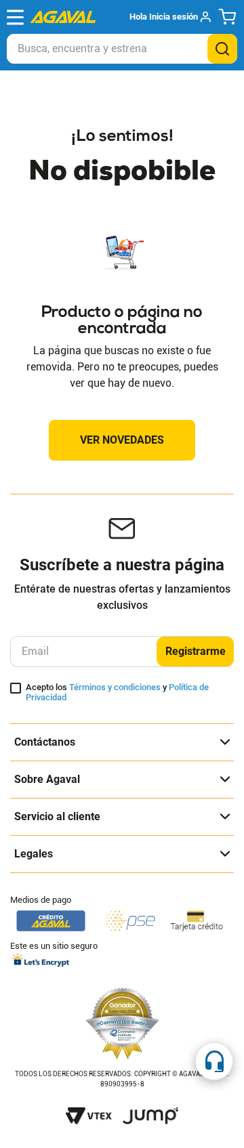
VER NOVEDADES (122, 439)
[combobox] (122, 49)
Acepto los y (117, 692)
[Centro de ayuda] (214, 1061)
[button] (169, 16)
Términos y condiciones (115, 687)
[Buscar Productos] (222, 49)
